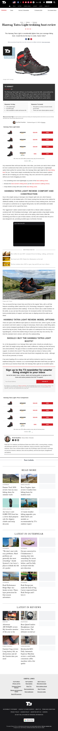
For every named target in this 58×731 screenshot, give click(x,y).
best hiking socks (32, 186)
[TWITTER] (13, 440)
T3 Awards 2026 (38, 10)
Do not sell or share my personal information (29, 714)
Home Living (27, 6)
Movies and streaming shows (16, 691)
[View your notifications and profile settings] (44, 2)
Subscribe (49, 2)
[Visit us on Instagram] (28, 2)
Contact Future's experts (26, 709)
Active (19, 6)
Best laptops (29, 683)
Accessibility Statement (10, 709)
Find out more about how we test (16, 118)
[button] (29, 132)
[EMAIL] (18, 440)
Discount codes (41, 692)
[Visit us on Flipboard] (31, 2)
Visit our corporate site (46, 726)
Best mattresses (29, 692)
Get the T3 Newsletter (24, 10)
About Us (38, 709)
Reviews (43, 122)
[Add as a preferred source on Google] (29, 720)
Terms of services (22, 385)
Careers (44, 712)
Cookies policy (24, 712)
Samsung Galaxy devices (16, 687)
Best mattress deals (41, 686)
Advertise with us (36, 712)
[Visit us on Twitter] (21, 2)
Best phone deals (41, 683)
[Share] (26, 39)
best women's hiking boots (19, 183)
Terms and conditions (48, 709)
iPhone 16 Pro (16, 683)
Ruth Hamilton (22, 122)
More (46, 6)
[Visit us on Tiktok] (33, 2)
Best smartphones (29, 689)
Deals (11, 10)
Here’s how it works (46, 42)
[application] (29, 234)
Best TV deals (41, 689)
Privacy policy (15, 712)
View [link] (47, 132)
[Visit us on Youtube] (26, 2)
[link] (10, 132)
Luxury (35, 6)
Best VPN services (16, 694)
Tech (14, 6)
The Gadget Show (52, 10)
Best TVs (29, 686)
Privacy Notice (48, 385)
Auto (40, 6)
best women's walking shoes (40, 183)
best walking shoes (42, 180)
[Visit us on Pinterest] (23, 2)
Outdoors (28, 22)
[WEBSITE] (16, 440)
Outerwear (35, 22)
